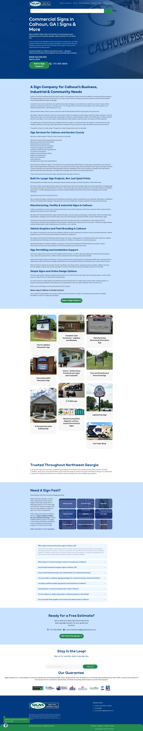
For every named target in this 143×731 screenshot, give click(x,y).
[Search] (108, 11)
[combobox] (67, 11)
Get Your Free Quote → (71, 636)
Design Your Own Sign (65, 3)
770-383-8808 (60, 64)
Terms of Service (109, 729)
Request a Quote (108, 3)
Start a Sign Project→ (39, 65)
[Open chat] (6, 725)
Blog (99, 3)
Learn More (43, 334)
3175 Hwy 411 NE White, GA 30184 (103, 705)
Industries (93, 3)
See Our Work (34, 59)
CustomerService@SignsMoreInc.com (104, 710)
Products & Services (84, 3)
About (74, 3)
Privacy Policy (99, 729)
